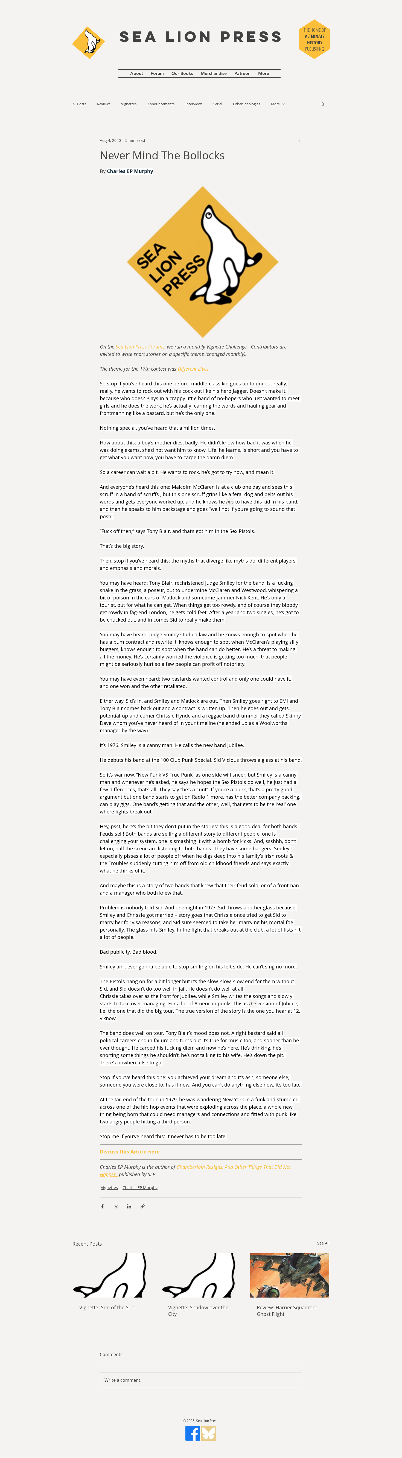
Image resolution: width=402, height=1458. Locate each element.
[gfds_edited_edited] (208, 1433)
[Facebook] (192, 1433)
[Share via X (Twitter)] (115, 1206)
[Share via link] (142, 1206)
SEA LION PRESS (202, 36)
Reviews (103, 104)
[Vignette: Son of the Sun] (112, 1275)
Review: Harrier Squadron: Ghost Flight (287, 1310)
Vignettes (128, 104)
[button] (322, 104)
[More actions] (299, 140)
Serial (217, 104)
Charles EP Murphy (140, 1187)
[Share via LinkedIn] (129, 1206)
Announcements (160, 104)
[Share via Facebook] (102, 1206)
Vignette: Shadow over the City (198, 1310)
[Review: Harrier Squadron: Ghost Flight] (289, 1275)
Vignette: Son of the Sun (107, 1307)
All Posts (79, 104)
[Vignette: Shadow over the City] (201, 1275)
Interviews (193, 104)
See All (323, 1243)
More (275, 104)
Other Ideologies (246, 104)
